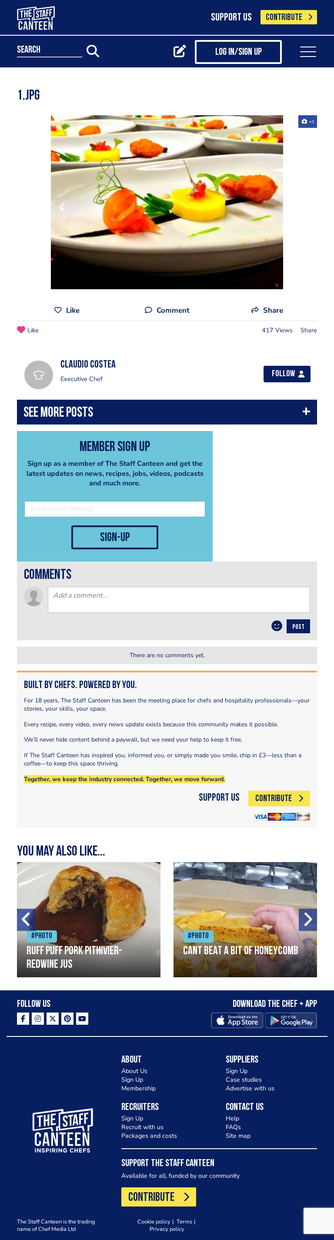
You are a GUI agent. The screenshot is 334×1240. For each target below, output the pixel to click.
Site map (238, 1136)
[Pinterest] (67, 1019)
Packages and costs (149, 1136)
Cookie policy (153, 1221)
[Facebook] (23, 1019)
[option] (167, 202)
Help (232, 1118)
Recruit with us (142, 1127)
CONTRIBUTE (284, 17)
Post (298, 627)
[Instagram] (38, 1019)
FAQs (233, 1127)
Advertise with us (250, 1088)
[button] (167, 414)
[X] (53, 1019)
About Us (134, 1071)
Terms (184, 1221)
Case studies (244, 1080)
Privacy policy (167, 1229)
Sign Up (132, 1080)
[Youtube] (82, 1019)
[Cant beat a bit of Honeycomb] (245, 919)
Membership (138, 1088)
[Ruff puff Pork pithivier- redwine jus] (88, 919)
